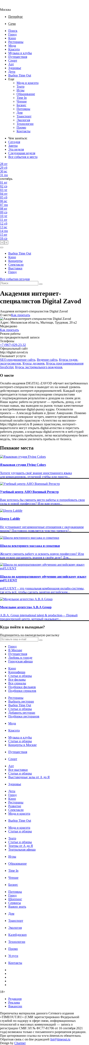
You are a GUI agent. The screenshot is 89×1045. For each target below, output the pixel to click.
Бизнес (21, 105)
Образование (26, 94)
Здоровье (14, 68)
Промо (21, 127)
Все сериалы (17, 683)
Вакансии (15, 1006)
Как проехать (20, 315)
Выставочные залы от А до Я (29, 777)
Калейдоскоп (17, 934)
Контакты (23, 131)
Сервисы (14, 903)
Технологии (25, 124)
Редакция (15, 999)
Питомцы (23, 109)
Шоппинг (15, 899)
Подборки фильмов (22, 687)
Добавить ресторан (21, 712)
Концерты (15, 261)
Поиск (12, 30)
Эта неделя (16, 149)
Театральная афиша (22, 849)
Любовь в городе (20, 657)
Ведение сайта (47, 359)
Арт (11, 64)
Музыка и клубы (20, 53)
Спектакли (16, 264)
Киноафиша (16, 672)
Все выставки (18, 769)
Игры (20, 90)
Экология (23, 120)
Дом (20, 112)
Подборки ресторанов (23, 716)
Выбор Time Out (19, 75)
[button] (1, 247)
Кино (12, 38)
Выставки (15, 268)
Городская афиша (20, 661)
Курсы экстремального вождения (38, 367)
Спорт (12, 60)
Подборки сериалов (22, 690)
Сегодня (14, 142)
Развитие (14, 806)
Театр (20, 86)
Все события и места (22, 157)
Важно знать (17, 906)
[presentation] (2, 242)
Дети (11, 71)
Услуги (13, 956)
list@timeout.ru (60, 1039)
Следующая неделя (21, 153)
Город (12, 34)
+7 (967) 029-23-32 (13, 345)
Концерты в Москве (22, 745)
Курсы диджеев (33, 363)
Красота (14, 49)
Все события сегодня (15, 279)
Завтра (13, 145)
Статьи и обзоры (20, 676)
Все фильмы (17, 679)
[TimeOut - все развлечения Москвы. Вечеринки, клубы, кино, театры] (9, 6)
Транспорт (24, 116)
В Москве (15, 650)
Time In (22, 97)
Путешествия (17, 57)
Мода (12, 45)
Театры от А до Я (20, 846)
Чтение (22, 101)
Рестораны (15, 42)
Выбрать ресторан (21, 701)
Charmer (20, 1043)
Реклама (14, 1002)
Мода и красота (27, 83)
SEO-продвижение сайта (17, 359)
